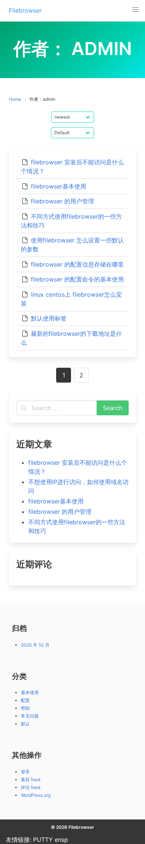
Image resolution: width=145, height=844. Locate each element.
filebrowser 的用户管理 (62, 201)
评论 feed (30, 787)
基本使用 (30, 692)
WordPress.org (36, 795)
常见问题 (30, 716)
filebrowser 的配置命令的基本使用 (77, 279)
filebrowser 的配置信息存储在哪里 (77, 264)
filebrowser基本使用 (58, 186)
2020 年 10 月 (35, 645)
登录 (25, 771)
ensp (61, 839)
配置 (25, 700)
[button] (135, 9)
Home (15, 99)
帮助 (25, 708)
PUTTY (43, 839)
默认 (25, 724)
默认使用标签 (49, 318)
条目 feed (30, 779)
